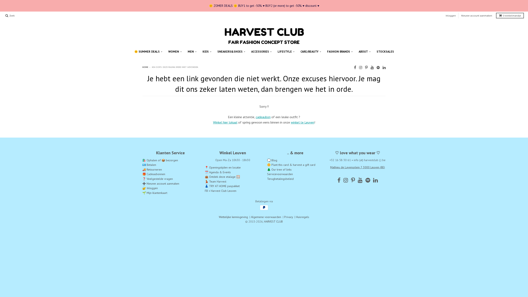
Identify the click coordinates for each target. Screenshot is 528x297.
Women (173, 51)
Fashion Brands (338, 51)
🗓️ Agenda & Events (218, 172)
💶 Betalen (149, 165)
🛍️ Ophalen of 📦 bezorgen (160, 160)
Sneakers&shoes (230, 51)
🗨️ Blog (272, 160)
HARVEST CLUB (273, 221)
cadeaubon (263, 117)
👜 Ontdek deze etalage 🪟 (222, 177)
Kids (206, 51)
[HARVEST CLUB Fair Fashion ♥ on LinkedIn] (384, 68)
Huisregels (302, 217)
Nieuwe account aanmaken (476, 15)
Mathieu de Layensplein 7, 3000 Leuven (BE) (357, 167)
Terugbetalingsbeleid (280, 179)
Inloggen (451, 15)
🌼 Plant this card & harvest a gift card (291, 165)
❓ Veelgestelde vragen (157, 179)
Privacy (288, 217)
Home (145, 67)
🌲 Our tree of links (279, 169)
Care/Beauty (309, 51)
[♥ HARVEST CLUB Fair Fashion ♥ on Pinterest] (366, 68)
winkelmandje (512, 15)
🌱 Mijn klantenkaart (154, 193)
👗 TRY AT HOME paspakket (222, 186)
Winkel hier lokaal (225, 122)
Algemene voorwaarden (266, 217)
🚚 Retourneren (152, 169)
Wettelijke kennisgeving (233, 217)
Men (191, 51)
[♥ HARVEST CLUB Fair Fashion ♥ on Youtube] (372, 68)
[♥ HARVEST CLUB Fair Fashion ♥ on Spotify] (378, 68)
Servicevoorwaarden (280, 174)
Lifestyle (285, 51)
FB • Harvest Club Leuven (220, 191)
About (363, 51)
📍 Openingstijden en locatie (223, 167)
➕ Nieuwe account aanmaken (160, 183)
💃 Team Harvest (215, 181)
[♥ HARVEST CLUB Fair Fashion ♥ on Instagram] (360, 68)
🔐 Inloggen (150, 188)
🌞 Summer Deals (147, 51)
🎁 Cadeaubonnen (153, 174)
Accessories (260, 51)
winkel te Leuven (302, 122)
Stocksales (385, 51)
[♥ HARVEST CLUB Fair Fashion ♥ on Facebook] (355, 68)
